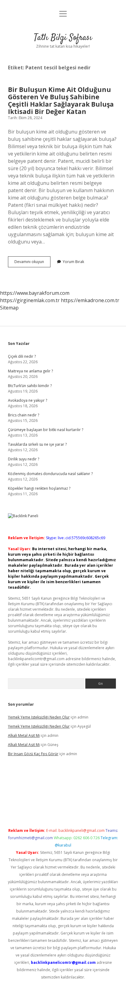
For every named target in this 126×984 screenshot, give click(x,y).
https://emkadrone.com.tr (90, 300)
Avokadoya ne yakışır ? (27, 400)
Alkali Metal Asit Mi (24, 735)
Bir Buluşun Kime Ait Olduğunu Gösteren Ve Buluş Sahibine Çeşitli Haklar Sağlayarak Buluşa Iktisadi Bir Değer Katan (61, 100)
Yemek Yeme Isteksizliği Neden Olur (39, 717)
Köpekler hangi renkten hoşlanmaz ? (39, 488)
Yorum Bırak (73, 261)
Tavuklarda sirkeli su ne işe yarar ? (37, 444)
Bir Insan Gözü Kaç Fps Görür (33, 753)
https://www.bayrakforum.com (34, 293)
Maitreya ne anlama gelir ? (30, 371)
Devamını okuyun (32, 263)
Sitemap (9, 307)
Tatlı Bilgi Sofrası (63, 38)
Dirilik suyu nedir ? (23, 459)
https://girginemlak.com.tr (30, 300)
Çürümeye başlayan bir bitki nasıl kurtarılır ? (45, 429)
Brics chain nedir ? (23, 415)
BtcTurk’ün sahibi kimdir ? (30, 385)
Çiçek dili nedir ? (22, 356)
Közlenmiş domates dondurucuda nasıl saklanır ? (50, 473)
